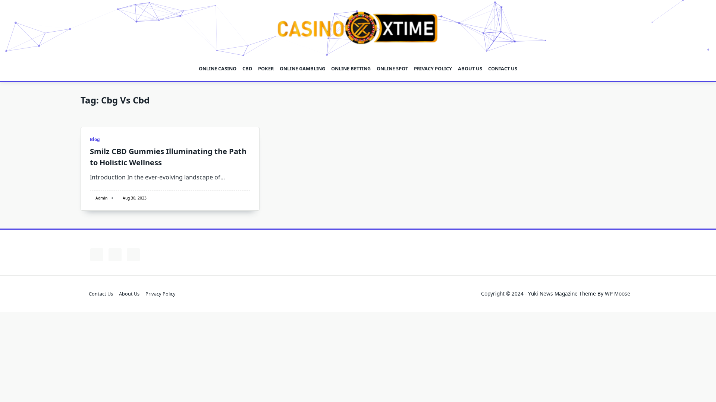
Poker (266, 68)
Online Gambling (302, 68)
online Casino (217, 68)
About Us (470, 68)
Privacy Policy (433, 68)
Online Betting (351, 68)
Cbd (247, 68)
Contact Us (502, 68)
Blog (95, 139)
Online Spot (392, 68)
